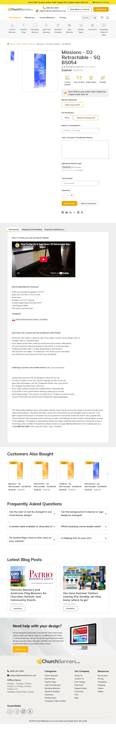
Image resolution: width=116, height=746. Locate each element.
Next (107, 474)
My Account (103, 675)
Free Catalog (80, 682)
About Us (78, 675)
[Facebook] (63, 212)
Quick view (19, 468)
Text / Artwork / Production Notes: (77, 137)
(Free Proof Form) (60, 397)
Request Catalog (102, 2)
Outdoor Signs (50, 698)
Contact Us (101, 9)
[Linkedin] (78, 212)
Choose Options (20, 474)
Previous (9, 474)
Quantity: (66, 190)
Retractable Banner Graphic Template (32, 319)
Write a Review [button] (90, 67)
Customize (49, 694)
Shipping (101, 685)
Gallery (100, 691)
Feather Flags (50, 682)
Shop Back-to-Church (79, 9)
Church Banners (51, 675)
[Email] (66, 212)
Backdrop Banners (52, 688)
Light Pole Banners (53, 685)
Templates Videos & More (55, 701)
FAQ (76, 694)
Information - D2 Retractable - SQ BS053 (96, 485)
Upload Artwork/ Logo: (72, 163)
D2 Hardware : (68, 112)
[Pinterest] (82, 212)
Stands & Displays (52, 691)
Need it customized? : (71, 125)
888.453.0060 (52, 8)
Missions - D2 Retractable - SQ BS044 (19, 485)
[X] (74, 212)
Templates (102, 682)
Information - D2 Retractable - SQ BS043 (45, 485)
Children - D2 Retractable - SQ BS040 (70, 485)
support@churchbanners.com (52, 11)
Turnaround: (67, 178)
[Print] (70, 212)
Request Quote (81, 688)
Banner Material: (70, 100)
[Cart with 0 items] (107, 17)
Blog (76, 698)
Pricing (63, 17)
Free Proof (79, 685)
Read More (18, 608)
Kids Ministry (15, 17)
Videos (100, 688)
